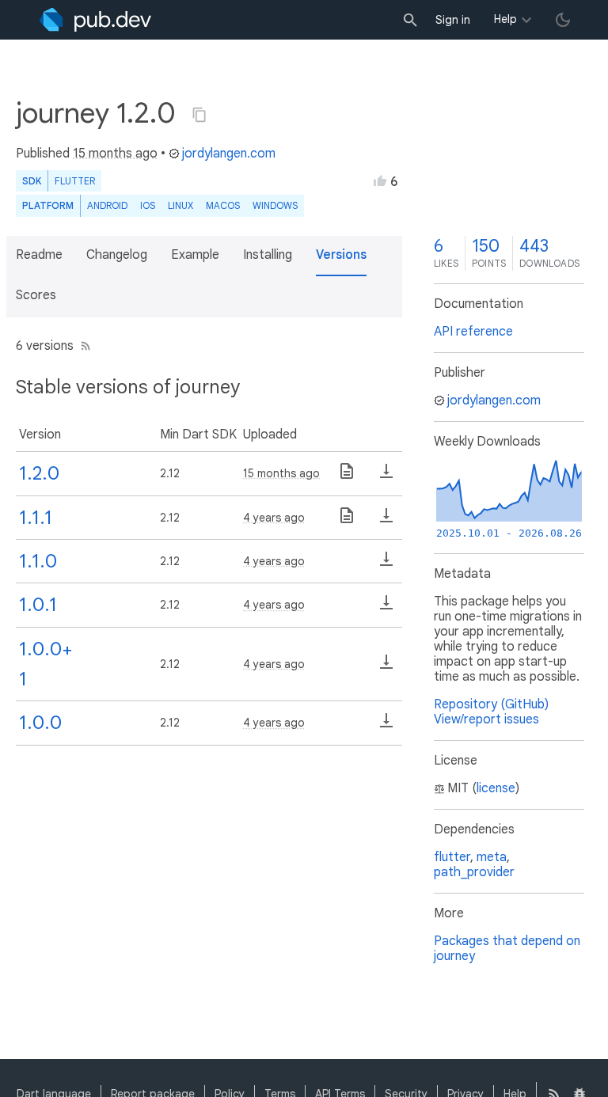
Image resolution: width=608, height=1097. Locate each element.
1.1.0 (38, 561)
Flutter (75, 181)
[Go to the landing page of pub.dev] (95, 20)
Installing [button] (267, 255)
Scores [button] (36, 295)
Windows (275, 205)
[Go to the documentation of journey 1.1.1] (346, 521)
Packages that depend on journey (507, 948)
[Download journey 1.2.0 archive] (386, 476)
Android (107, 205)
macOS (223, 205)
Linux (180, 205)
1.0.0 (40, 722)
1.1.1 (35, 518)
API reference (473, 332)
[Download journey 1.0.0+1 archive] (386, 667)
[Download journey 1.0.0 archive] (386, 726)
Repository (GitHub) (491, 704)
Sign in (452, 20)
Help (505, 19)
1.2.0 (39, 473)
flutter (452, 857)
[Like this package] (380, 180)
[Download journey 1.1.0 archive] (386, 564)
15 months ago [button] (115, 153)
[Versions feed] (83, 346)
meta (492, 857)
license (496, 788)
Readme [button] (39, 255)
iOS (147, 205)
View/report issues (486, 719)
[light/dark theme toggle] (562, 19)
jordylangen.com (229, 153)
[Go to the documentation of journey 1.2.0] (346, 476)
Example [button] (195, 255)
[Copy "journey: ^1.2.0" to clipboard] (199, 115)
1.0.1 (38, 605)
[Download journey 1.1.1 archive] (386, 521)
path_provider (474, 872)
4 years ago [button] (274, 518)
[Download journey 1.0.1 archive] (386, 608)
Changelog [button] (116, 255)
